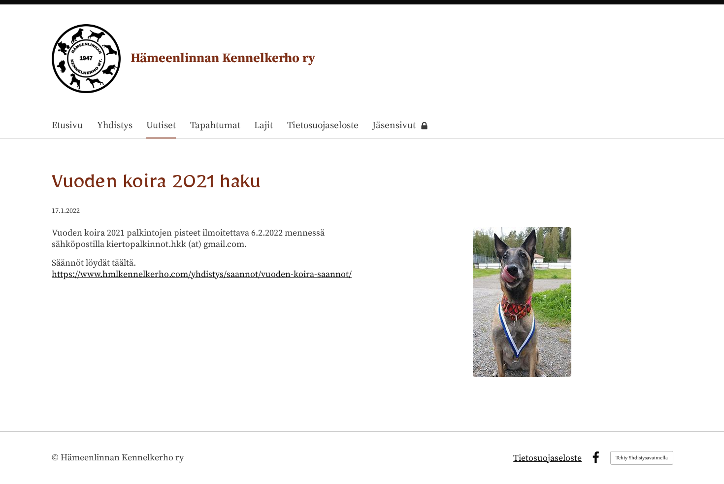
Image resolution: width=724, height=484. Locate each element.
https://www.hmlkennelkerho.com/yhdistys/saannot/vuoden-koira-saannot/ (202, 274)
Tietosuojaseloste (547, 458)
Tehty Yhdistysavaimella (642, 458)
